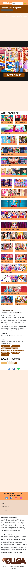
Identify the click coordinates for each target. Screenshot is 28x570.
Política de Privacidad (7, 510)
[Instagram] (21, 498)
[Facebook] (14, 369)
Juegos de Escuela (6, 346)
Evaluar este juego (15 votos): (7, 361)
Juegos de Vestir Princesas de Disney (10, 348)
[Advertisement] (14, 26)
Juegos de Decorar (6, 352)
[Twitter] (9, 369)
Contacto (4, 513)
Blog (3, 503)
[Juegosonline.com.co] (7, 2)
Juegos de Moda (5, 354)
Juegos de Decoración (6, 350)
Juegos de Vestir (15, 352)
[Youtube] (16, 498)
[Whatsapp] (18, 369)
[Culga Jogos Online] (14, 560)
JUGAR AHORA (14, 75)
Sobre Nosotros (6, 506)
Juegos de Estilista (16, 346)
